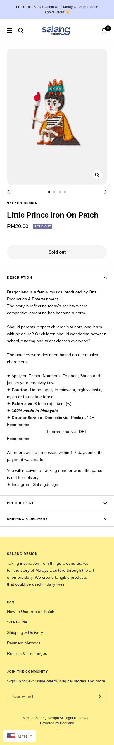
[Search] (20, 30)
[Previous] (9, 192)
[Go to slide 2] (54, 192)
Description (19, 277)
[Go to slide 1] (49, 192)
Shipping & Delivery (27, 519)
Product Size (20, 503)
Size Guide (17, 622)
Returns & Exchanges (27, 653)
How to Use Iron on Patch (30, 611)
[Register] (98, 696)
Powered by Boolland (57, 723)
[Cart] (104, 30)
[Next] (104, 192)
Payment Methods (24, 643)
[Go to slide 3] (60, 192)
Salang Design (22, 203)
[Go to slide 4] (65, 192)
